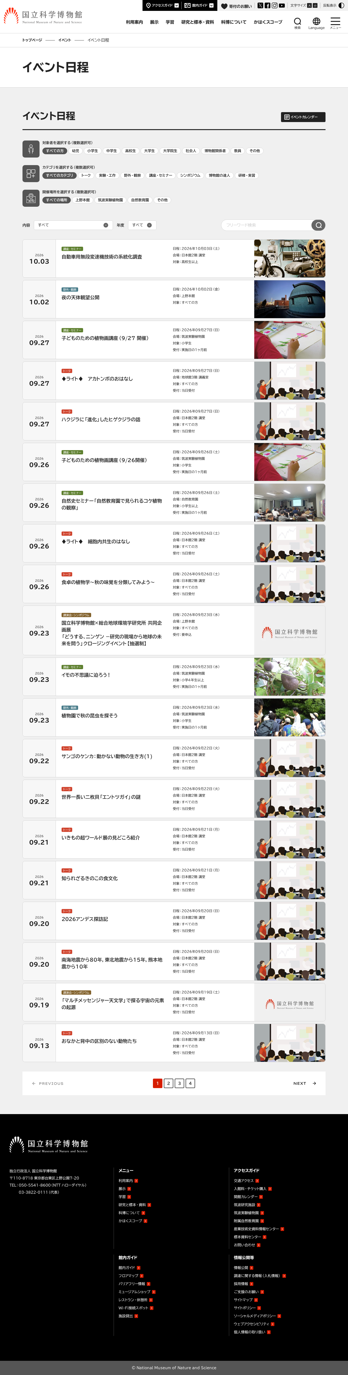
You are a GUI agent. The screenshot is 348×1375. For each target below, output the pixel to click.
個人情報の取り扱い (249, 1332)
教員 (237, 151)
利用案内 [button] (134, 22)
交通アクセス (244, 1180)
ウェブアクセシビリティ (251, 1324)
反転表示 (329, 5)
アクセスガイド (162, 5)
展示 (122, 1188)
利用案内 (126, 1180)
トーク (86, 175)
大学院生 (170, 151)
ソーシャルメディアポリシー (255, 1316)
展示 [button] (154, 22)
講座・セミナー (160, 175)
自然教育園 (140, 200)
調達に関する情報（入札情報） (257, 1276)
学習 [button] (170, 22)
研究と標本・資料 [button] (197, 22)
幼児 (75, 151)
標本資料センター (247, 1237)
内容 (26, 225)
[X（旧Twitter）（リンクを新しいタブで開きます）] (260, 5)
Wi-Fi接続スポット (133, 1308)
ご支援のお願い (246, 1292)
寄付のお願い (240, 6)
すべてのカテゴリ (59, 175)
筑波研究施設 (244, 1205)
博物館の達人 (219, 175)
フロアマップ (128, 1276)
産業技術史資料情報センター (256, 1228)
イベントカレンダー (304, 117)
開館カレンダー (246, 1197)
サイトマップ (243, 1300)
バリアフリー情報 (132, 1284)
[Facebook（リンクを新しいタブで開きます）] (267, 5)
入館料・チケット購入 (250, 1188)
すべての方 (55, 151)
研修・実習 (246, 175)
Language (316, 27)
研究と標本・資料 (132, 1205)
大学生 (149, 151)
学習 (122, 1197)
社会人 (191, 151)
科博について (129, 1213)
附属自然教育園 (246, 1220)
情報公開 (241, 1268)
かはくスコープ (130, 1221)
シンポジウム (190, 175)
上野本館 (83, 200)
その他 (255, 151)
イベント (64, 40)
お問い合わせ (244, 1245)
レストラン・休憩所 (133, 1300)
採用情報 (241, 1284)
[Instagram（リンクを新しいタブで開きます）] (274, 5)
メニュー (335, 27)
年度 (120, 225)
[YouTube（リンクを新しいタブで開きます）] (282, 6)
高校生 (130, 151)
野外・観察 (132, 175)
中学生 (111, 151)
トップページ (32, 40)
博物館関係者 (215, 151)
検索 (297, 27)
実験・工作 (107, 175)
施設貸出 (126, 1316)
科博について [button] (234, 22)
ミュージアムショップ (134, 1292)
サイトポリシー (245, 1308)
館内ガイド (200, 5)
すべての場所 (56, 200)
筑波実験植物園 (110, 200)
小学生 (92, 151)
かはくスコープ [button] (268, 22)
